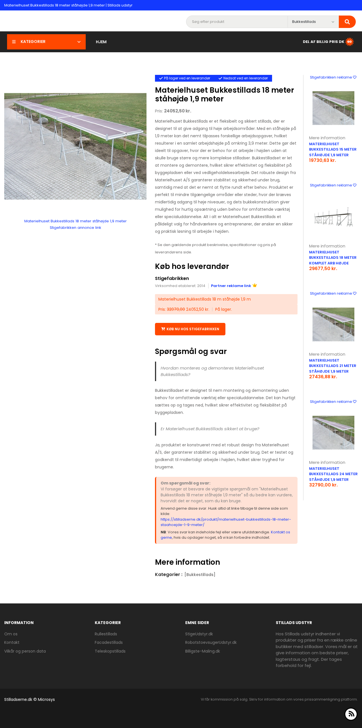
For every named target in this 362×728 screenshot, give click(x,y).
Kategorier (33, 41)
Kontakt (12, 642)
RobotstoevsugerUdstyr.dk (211, 642)
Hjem (101, 42)
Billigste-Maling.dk (202, 651)
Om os (11, 634)
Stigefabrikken (172, 278)
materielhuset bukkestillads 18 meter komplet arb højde (333, 257)
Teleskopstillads (110, 651)
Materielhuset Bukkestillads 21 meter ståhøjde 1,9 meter (332, 366)
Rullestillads (106, 634)
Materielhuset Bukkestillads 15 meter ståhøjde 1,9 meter (333, 149)
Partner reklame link (231, 285)
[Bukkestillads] (200, 574)
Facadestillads (109, 642)
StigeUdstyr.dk (199, 634)
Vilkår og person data (25, 651)
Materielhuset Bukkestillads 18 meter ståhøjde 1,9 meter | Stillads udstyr (68, 5)
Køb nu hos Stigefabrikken (193, 329)
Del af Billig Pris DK (323, 41)
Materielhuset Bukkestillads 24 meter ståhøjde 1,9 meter (333, 474)
